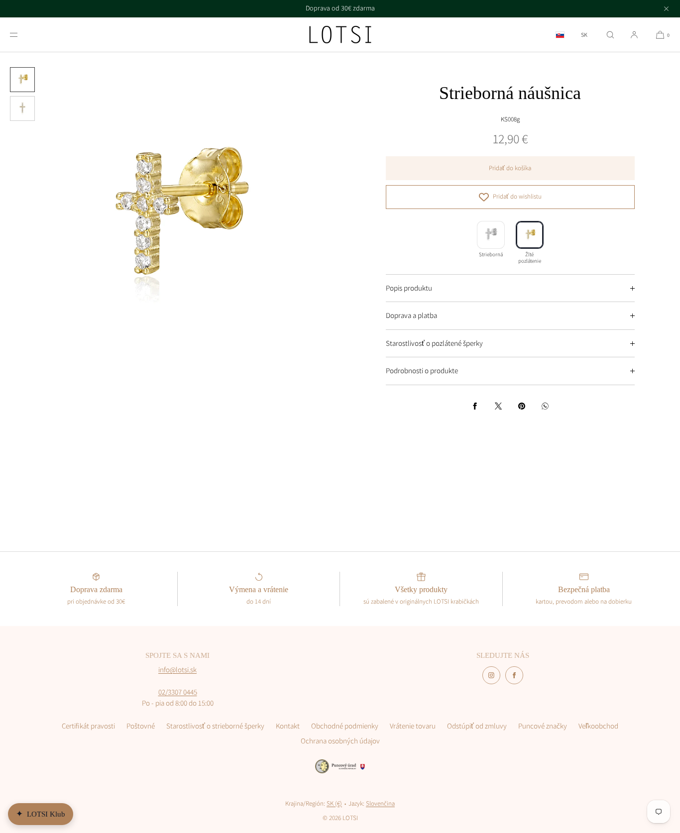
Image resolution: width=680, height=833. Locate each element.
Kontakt (288, 725)
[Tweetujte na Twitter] (498, 406)
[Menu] (22, 34)
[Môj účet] (634, 34)
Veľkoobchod (598, 725)
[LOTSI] (340, 35)
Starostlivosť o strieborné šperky (215, 725)
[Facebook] (514, 675)
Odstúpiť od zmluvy (477, 725)
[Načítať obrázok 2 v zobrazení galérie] (22, 108)
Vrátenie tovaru (413, 725)
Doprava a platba (411, 315)
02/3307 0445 (177, 692)
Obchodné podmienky (344, 725)
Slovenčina (380, 803)
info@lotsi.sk (177, 669)
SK (584, 34)
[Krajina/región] (560, 34)
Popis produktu (409, 288)
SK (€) (334, 803)
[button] (610, 34)
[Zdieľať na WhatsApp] (545, 406)
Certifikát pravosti (88, 725)
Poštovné (140, 725)
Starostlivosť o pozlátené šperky (434, 343)
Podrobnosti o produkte (422, 370)
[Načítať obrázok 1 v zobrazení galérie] (22, 79)
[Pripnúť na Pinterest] (522, 406)
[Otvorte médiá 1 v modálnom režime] (170, 222)
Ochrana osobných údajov (340, 740)
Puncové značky (542, 725)
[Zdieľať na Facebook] (475, 406)
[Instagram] (491, 675)
